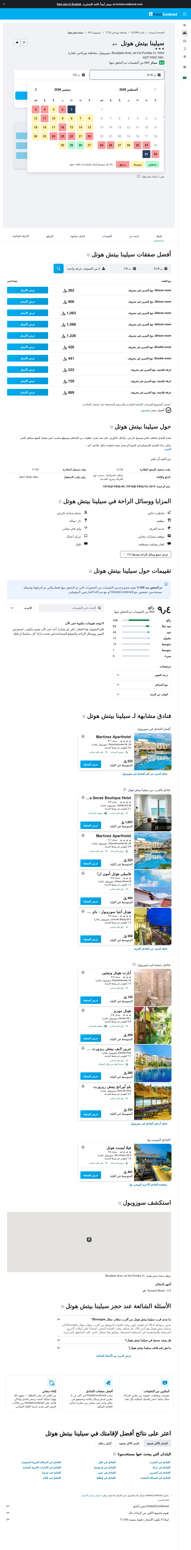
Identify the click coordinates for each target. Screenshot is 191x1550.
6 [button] (119, 118)
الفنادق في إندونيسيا (105, 1467)
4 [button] (137, 118)
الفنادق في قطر (107, 1462)
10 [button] (146, 127)
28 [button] (110, 145)
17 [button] (146, 136)
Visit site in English (69, 4)
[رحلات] (185, 67)
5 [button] (128, 118)
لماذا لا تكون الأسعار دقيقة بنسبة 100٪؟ (144, 1519)
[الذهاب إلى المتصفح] (185, 56)
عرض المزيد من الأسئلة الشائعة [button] (113, 1355)
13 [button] (119, 127)
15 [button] (101, 127)
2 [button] (155, 118)
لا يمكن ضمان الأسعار (92, 1495)
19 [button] (128, 136)
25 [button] (137, 145)
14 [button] (110, 127)
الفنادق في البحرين (160, 1472)
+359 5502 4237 (153, 57)
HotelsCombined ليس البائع (151, 1506)
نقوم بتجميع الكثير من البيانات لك (149, 1513)
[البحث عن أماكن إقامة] (185, 33)
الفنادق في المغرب (160, 1462)
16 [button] (155, 136)
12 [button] (128, 127)
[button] (4, 4)
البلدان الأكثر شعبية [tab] (157, 1443)
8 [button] (102, 118)
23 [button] (155, 145)
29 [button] (101, 145)
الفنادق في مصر (107, 1472)
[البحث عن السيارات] (185, 41)
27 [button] (119, 145)
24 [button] (146, 145)
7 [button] (111, 118)
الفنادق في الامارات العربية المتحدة (42, 1467)
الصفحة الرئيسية (156, 32)
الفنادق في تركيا (161, 1467)
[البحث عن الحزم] (185, 48)
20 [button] (119, 136)
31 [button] (146, 154)
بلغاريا (142, 32)
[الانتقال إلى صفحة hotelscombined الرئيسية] (163, 14)
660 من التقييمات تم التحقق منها (129, 62)
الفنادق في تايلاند (52, 1477)
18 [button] (137, 136)
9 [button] (155, 127)
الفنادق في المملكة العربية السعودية (41, 1462)
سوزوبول (96, 32)
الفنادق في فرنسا (51, 1472)
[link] (144, 773)
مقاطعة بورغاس (119, 32)
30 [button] (155, 154)
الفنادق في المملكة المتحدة (155, 1477)
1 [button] (102, 109)
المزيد (168, 449)
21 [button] (110, 136)
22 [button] (101, 136)
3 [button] (146, 118)
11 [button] (137, 127)
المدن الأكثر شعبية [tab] (129, 1443)
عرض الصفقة (90, 764)
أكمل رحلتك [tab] (104, 1443)
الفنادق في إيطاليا (106, 1477)
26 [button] (128, 145)
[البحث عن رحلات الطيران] (185, 25)
